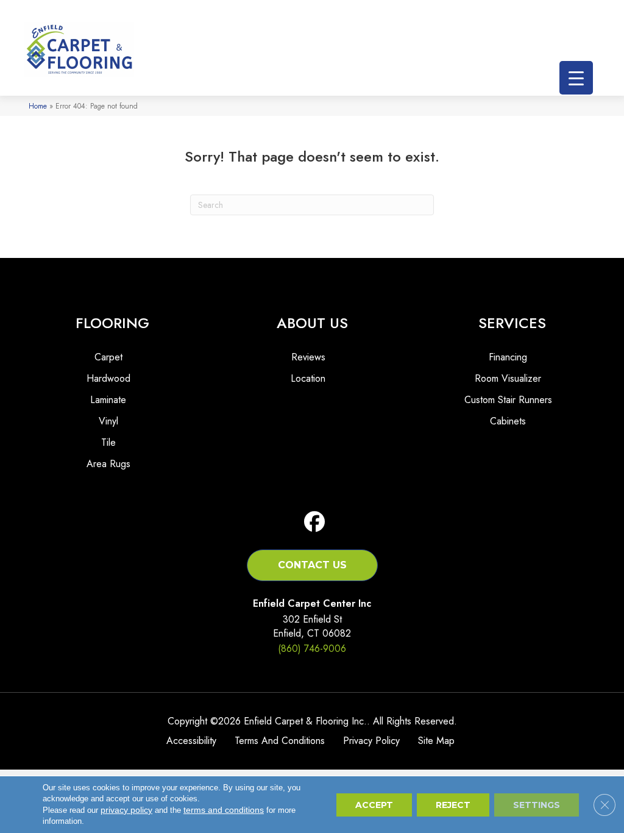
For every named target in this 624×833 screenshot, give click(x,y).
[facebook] (315, 522)
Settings (536, 804)
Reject (453, 804)
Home (38, 106)
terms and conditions (223, 810)
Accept (374, 804)
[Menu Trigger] (576, 78)
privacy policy (126, 810)
